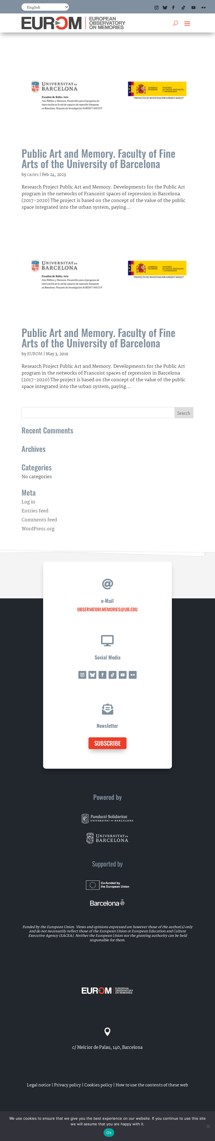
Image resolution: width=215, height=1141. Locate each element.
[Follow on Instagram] (156, 7)
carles (33, 174)
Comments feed (39, 520)
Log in (28, 502)
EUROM (35, 354)
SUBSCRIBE (107, 743)
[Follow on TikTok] (183, 7)
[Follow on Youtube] (193, 7)
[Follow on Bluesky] (165, 7)
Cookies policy (98, 1085)
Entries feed (35, 511)
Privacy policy (67, 1085)
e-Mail (107, 600)
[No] (208, 1126)
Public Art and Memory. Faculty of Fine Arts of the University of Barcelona (99, 158)
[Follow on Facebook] (173, 7)
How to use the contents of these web (152, 1085)
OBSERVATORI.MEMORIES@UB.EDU (107, 609)
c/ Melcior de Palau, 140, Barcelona (107, 1047)
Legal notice (39, 1085)
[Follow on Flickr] (203, 7)
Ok (108, 1132)
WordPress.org (38, 529)
